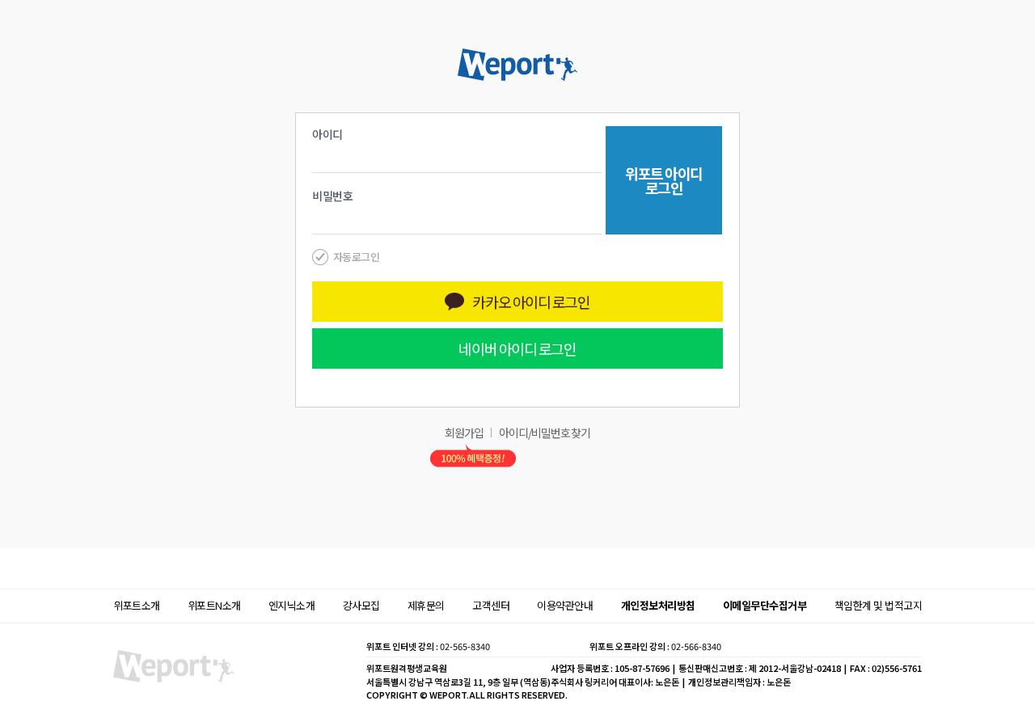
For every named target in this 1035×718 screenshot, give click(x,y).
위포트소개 (136, 605)
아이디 (327, 134)
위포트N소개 (214, 605)
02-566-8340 (696, 646)
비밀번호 (332, 196)
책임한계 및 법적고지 (878, 605)
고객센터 (490, 605)
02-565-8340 (465, 646)
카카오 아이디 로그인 (530, 301)
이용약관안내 (565, 605)
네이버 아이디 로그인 (517, 348)
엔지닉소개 (291, 605)
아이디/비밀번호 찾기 (544, 432)
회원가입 (464, 432)
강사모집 (361, 605)
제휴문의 (426, 605)
